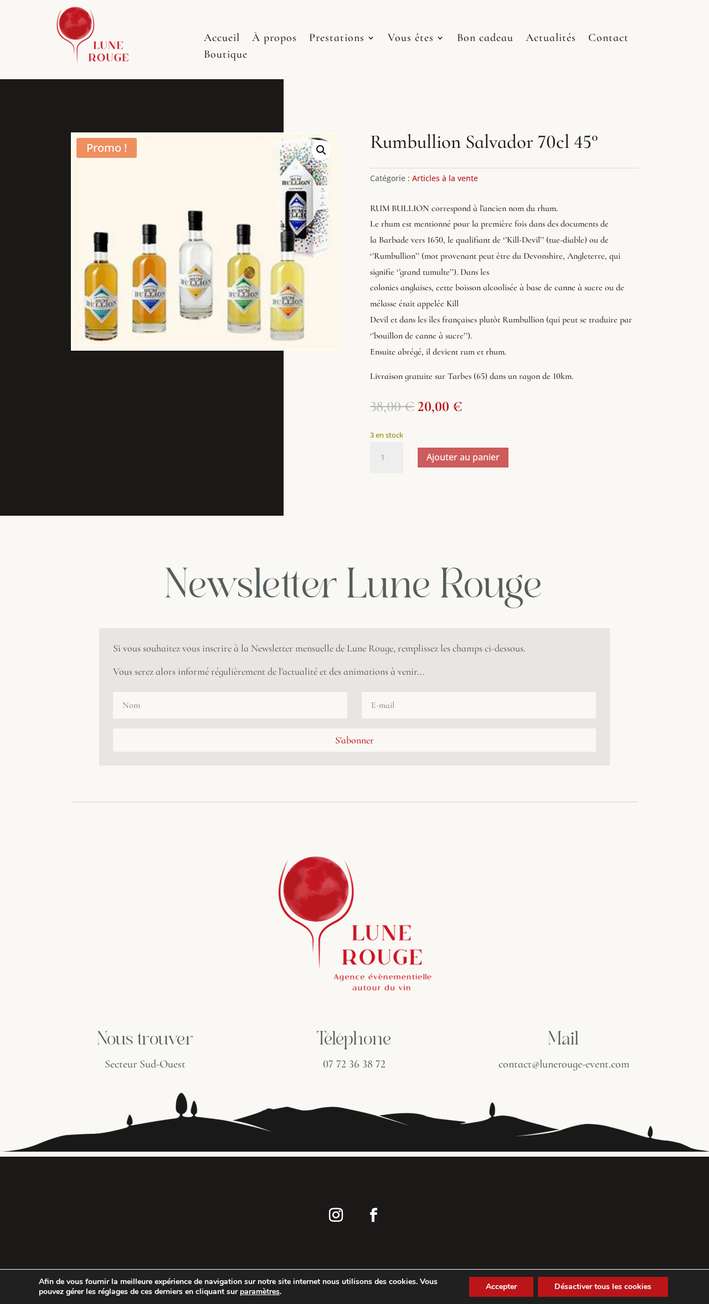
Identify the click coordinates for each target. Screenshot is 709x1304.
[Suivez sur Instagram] (336, 1215)
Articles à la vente (445, 178)
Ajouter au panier (463, 457)
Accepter (501, 1286)
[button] (321, 150)
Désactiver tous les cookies (602, 1286)
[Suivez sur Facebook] (373, 1215)
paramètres (260, 1292)
